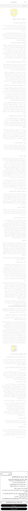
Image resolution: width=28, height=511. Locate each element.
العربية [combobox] (9, 473)
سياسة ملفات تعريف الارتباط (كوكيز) (11, 498)
